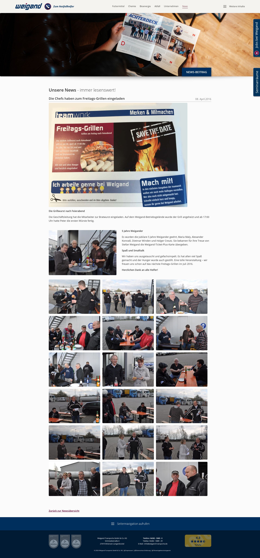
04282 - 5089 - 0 (156, 538)
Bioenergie (145, 6)
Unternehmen (171, 6)
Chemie (132, 6)
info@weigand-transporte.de (155, 544)
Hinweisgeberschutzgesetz (162, 550)
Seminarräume (256, 82)
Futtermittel (118, 6)
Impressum (129, 550)
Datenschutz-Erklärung (143, 550)
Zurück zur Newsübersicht (64, 510)
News (185, 6)
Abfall (157, 6)
